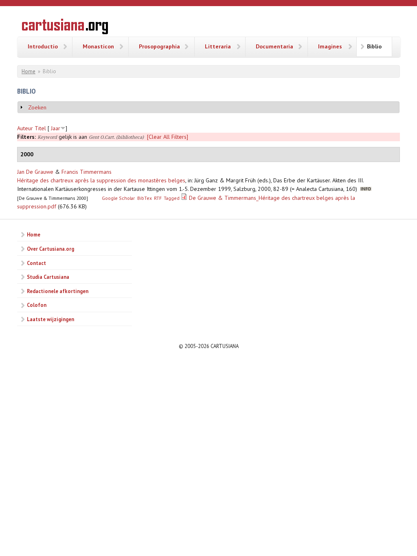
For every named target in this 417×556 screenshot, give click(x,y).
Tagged (172, 198)
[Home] (65, 28)
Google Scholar (118, 198)
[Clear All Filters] (167, 136)
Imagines (330, 46)
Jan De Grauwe (35, 171)
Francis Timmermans (86, 171)
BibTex (144, 198)
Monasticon (98, 46)
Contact (36, 263)
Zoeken (37, 107)
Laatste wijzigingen (50, 319)
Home (28, 71)
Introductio (43, 46)
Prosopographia (159, 46)
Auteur (25, 128)
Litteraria (218, 46)
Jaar (55, 128)
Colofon (36, 305)
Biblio (374, 46)
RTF (158, 198)
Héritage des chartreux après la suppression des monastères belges (101, 180)
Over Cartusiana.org (50, 248)
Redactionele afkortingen (57, 291)
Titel (40, 128)
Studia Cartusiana (48, 277)
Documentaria (274, 46)
